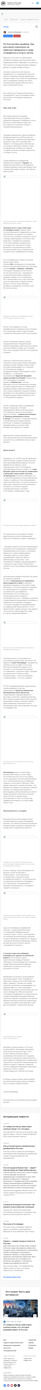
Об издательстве (9, 1350)
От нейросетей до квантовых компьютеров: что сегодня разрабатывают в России (17, 1129)
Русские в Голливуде (13, 1224)
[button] (35, 1316)
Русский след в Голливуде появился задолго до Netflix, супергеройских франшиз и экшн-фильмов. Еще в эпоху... (19, 1229)
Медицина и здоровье (11, 1345)
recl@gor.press (28, 1360)
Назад (6, 27)
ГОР (8, 1322)
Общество (14, 19)
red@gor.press (7, 1367)
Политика (32, 1345)
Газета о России (14, 3)
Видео (31, 1348)
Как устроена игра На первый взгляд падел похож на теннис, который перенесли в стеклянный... (18, 1268)
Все (6, 19)
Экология (7, 1348)
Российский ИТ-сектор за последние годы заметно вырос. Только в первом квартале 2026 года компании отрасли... (20, 1134)
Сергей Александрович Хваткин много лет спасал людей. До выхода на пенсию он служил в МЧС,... (20, 1192)
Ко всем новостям (12, 1277)
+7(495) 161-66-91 (28, 1358)
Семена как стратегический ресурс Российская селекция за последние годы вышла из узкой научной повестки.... (19, 1212)
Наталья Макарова (14, 32)
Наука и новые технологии (13, 1342)
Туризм (17, 36)
